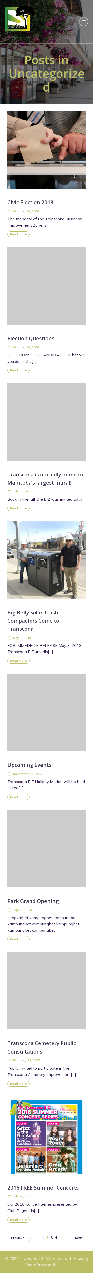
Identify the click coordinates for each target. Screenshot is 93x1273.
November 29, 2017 (28, 774)
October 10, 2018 (26, 211)
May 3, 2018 (22, 638)
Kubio (61, 1265)
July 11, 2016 (22, 1196)
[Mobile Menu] (83, 21)
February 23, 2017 (26, 1060)
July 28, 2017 (23, 910)
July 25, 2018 (22, 491)
